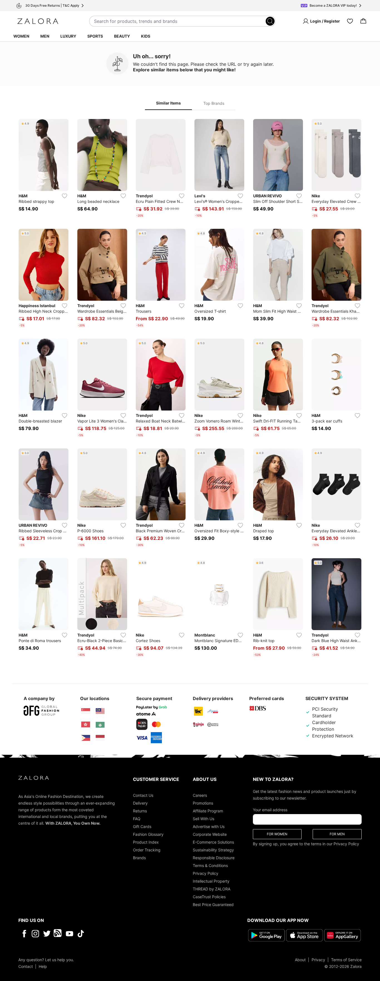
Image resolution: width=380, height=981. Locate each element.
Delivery (140, 803)
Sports (95, 36)
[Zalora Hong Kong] (85, 724)
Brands (139, 857)
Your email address (270, 809)
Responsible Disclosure (214, 857)
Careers (200, 795)
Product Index (146, 842)
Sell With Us (203, 818)
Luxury (68, 36)
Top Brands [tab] (213, 103)
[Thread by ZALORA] (58, 933)
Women (21, 36)
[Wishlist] (350, 21)
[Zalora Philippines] (85, 738)
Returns (140, 810)
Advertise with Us (208, 826)
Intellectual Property (211, 881)
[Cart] (363, 21)
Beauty (122, 36)
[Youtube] (69, 933)
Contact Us (143, 795)
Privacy (318, 959)
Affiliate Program (208, 810)
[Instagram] (35, 933)
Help (43, 966)
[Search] (270, 21)
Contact (25, 966)
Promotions (203, 803)
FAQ (136, 818)
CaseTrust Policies (209, 896)
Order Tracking (147, 850)
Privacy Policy (205, 873)
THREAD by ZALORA (211, 889)
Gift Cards (142, 826)
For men (337, 834)
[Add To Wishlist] (64, 196)
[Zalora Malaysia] (100, 711)
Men (44, 36)
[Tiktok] (117, 933)
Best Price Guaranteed (213, 904)
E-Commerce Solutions (213, 842)
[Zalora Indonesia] (100, 738)
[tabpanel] (190, 389)
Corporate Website (210, 834)
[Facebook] (24, 933)
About (300, 959)
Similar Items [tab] (168, 103)
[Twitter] (47, 933)
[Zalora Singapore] (85, 711)
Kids (145, 36)
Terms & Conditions (210, 865)
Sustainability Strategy (213, 850)
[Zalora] (37, 21)
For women (277, 834)
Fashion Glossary (148, 834)
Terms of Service (346, 959)
